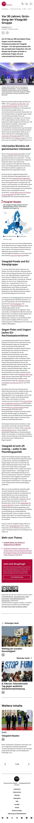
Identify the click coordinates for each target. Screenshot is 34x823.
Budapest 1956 (24, 374)
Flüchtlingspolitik (14, 526)
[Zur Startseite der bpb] (7, 5)
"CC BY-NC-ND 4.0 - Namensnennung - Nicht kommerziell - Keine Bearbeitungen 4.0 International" (15, 598)
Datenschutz (17, 792)
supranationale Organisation (21, 178)
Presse (17, 807)
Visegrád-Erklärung (14, 154)
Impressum (17, 789)
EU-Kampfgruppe (16, 304)
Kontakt (17, 804)
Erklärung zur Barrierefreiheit (17, 813)
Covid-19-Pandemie (17, 255)
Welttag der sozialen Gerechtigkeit (12, 650)
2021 (24, 9)
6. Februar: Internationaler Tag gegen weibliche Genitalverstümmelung (15, 686)
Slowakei (14, 136)
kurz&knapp (5, 9)
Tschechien (5, 136)
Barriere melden (17, 810)
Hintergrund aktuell (16, 9)
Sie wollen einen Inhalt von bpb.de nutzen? (14, 606)
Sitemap (16, 795)
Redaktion (7, 27)
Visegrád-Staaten (10, 735)
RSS (17, 801)
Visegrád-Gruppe (19, 138)
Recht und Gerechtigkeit (15, 407)
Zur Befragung (17, 577)
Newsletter (17, 798)
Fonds (15, 285)
